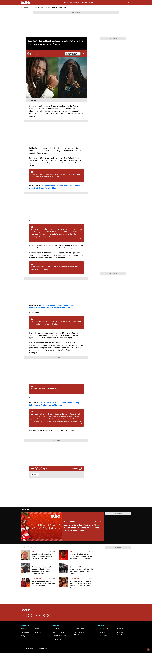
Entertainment (74, 2)
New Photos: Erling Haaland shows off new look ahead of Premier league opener (42, 556)
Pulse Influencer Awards (79, 633)
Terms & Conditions (59, 636)
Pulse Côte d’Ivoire (120, 633)
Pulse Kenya (102, 632)
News (66, 2)
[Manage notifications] (148, 649)
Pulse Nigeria (102, 629)
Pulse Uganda (102, 636)
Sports (91, 2)
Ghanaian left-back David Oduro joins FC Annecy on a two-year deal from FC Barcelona (81, 556)
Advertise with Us (58, 632)
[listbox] (76, 542)
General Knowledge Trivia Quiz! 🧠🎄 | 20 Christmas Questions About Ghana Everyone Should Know (82, 528)
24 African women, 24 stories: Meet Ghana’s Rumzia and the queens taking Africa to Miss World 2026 (80, 584)
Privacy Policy (57, 639)
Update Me (35, 474)
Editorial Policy (79, 629)
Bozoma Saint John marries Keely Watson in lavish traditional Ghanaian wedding (43, 583)
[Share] (84, 53)
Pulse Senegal (121, 629)
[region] (76, 542)
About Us (56, 629)
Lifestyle (84, 2)
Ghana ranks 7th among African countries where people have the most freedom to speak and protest (81, 570)
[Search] (129, 3)
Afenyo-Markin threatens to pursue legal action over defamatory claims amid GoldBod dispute (42, 570)
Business (38, 632)
